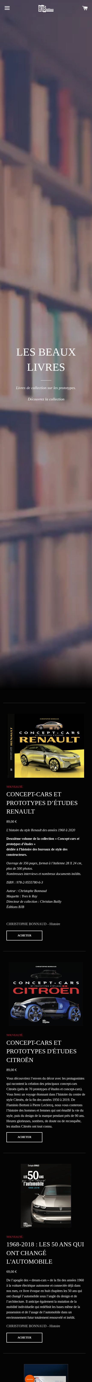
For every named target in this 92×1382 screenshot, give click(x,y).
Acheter (24, 935)
